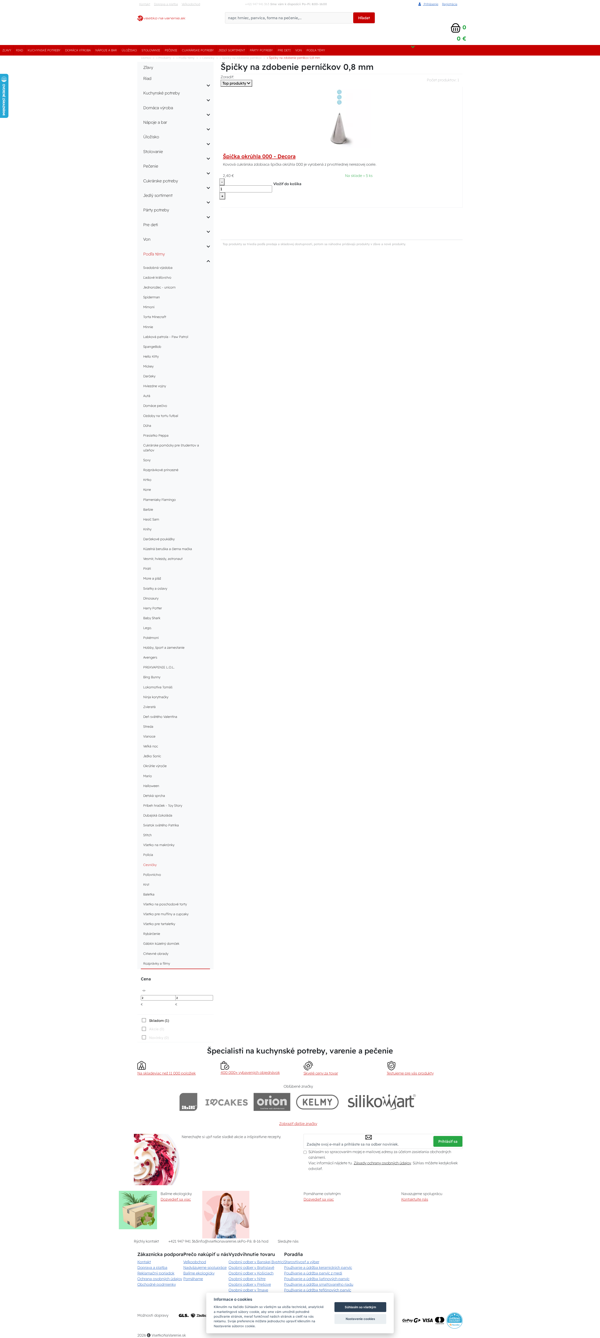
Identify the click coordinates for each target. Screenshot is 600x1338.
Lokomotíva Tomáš (157, 687)
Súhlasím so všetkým (360, 1307)
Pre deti (284, 50)
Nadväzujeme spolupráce (205, 1267)
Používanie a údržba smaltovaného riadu (318, 1284)
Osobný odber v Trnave (248, 1290)
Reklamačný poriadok (155, 1273)
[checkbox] (155, 1020)
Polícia (148, 855)
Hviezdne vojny (154, 386)
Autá (146, 396)
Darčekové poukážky (159, 539)
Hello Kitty (151, 356)
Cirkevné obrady (155, 954)
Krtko (147, 480)
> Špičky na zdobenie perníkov (241, 58)
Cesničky (150, 865)
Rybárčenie (151, 934)
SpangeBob (152, 347)
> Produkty (163, 58)
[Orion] (272, 1102)
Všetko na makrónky (158, 845)
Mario (147, 776)
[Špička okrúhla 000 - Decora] (341, 118)
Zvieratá (149, 707)
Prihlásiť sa (448, 1141)
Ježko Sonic (152, 756)
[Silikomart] (382, 1102)
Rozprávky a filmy (156, 963)
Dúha (147, 426)
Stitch (147, 835)
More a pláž (152, 578)
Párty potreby (261, 50)
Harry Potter (152, 608)
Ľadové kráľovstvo (157, 277)
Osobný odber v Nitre (247, 1278)
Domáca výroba (78, 50)
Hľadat (364, 17)
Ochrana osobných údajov (159, 1278)
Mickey (148, 366)
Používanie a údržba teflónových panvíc (317, 1290)
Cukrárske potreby (198, 50)
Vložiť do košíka (287, 183)
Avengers (150, 657)
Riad (19, 50)
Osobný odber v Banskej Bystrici (256, 1261)
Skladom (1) (159, 1020)
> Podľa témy (185, 58)
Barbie (148, 509)
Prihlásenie (430, 4)
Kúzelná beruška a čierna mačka (167, 549)
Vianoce (149, 736)
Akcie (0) (156, 1029)
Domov (146, 58)
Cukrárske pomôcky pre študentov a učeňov (171, 447)
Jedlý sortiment (231, 50)
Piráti (147, 568)
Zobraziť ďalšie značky (298, 1123)
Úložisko (129, 50)
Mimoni (148, 307)
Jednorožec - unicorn (159, 287)
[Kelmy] (317, 1102)
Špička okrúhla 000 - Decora (259, 156)
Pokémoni (151, 638)
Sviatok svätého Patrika (161, 825)
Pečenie (171, 50)
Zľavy (6, 50)
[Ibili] (188, 1102)
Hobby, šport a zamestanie (163, 647)
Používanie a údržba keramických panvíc (318, 1267)
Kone (147, 489)
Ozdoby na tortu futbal (160, 416)
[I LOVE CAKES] (226, 1102)
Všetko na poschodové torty (165, 904)
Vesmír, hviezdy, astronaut (163, 559)
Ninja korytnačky (155, 697)
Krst (146, 884)
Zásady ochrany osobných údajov (382, 1163)
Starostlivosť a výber (301, 1261)
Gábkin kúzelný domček (161, 943)
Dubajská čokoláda (157, 815)
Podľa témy (316, 50)
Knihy (147, 529)
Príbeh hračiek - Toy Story (162, 805)
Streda (148, 726)
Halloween (151, 786)
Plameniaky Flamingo (159, 500)
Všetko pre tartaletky (159, 924)
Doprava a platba (166, 4)
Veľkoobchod (191, 4)
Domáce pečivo (155, 406)
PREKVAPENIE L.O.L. (159, 667)
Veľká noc (150, 746)
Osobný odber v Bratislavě (251, 1267)
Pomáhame (193, 1278)
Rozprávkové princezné (160, 470)
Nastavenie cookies (360, 1319)
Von (298, 50)
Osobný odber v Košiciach (251, 1273)
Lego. (147, 628)
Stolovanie (151, 50)
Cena (146, 978)
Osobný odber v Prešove (250, 1284)
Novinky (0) (159, 1037)
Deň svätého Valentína (160, 717)
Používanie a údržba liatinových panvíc (316, 1278)
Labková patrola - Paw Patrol (165, 337)
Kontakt (144, 4)
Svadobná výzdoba (157, 268)
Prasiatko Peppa (156, 435)
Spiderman (151, 297)
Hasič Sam (151, 519)
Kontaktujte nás (414, 1199)
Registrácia (449, 4)
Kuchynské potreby (44, 50)
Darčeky (149, 376)
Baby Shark (151, 618)
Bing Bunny (151, 677)
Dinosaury (150, 598)
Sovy (146, 460)
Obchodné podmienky (156, 1284)
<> (143, 990)
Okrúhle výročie (155, 766)
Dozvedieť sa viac (176, 1199)
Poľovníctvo (152, 875)
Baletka (148, 894)
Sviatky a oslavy (155, 588)
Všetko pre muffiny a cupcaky (165, 914)
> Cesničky (207, 58)
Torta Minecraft (154, 317)
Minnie (148, 327)
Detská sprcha (154, 796)
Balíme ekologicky (198, 1273)
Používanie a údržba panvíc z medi (313, 1273)
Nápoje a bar (106, 50)
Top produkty (234, 83)
